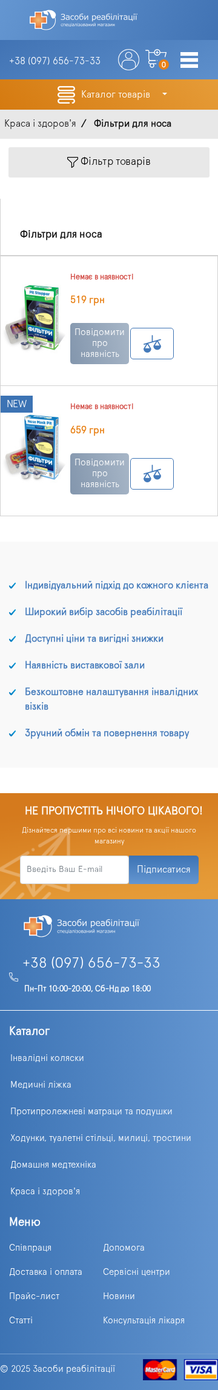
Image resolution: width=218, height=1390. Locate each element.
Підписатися (164, 869)
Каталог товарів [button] (117, 94)
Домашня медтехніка (53, 1164)
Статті (21, 1320)
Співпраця (30, 1247)
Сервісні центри (136, 1272)
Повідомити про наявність (99, 343)
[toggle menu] (189, 61)
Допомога (124, 1247)
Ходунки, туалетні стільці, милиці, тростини (100, 1138)
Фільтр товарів (114, 162)
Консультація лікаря (144, 1320)
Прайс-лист (34, 1296)
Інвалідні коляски (47, 1058)
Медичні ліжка (40, 1084)
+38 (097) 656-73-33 (91, 963)
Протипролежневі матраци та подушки (91, 1111)
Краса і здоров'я (45, 1191)
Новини (119, 1296)
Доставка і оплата (45, 1272)
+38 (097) (55, 61)
